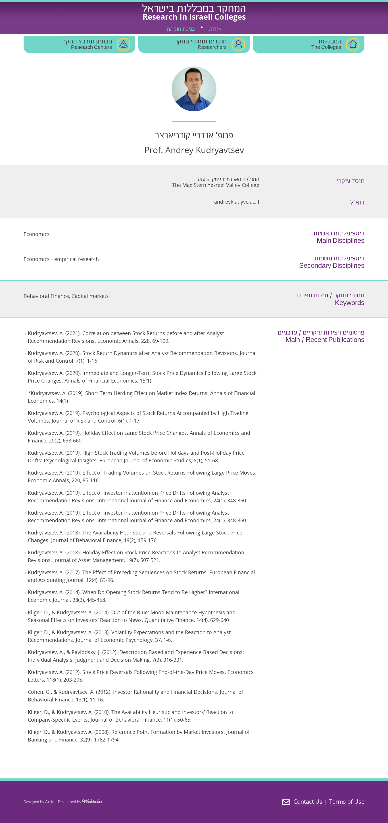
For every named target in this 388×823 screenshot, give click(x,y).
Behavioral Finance (46, 296)
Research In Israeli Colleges (194, 16)
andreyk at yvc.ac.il (236, 201)
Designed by (39, 801)
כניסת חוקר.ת (181, 29)
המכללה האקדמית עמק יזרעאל (228, 179)
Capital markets (90, 296)
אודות (215, 29)
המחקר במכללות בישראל (194, 9)
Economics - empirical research (61, 259)
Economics (37, 234)
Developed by (70, 801)
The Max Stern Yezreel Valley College (215, 184)
